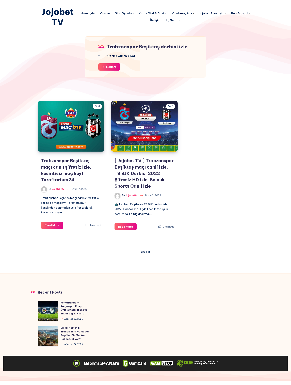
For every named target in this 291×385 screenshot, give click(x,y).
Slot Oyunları (124, 13)
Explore (111, 67)
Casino (105, 13)
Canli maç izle (182, 13)
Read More (54, 226)
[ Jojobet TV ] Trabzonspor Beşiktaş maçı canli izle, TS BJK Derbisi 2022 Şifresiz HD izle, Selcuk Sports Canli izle (144, 173)
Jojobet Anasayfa (211, 13)
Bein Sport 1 (239, 13)
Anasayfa (88, 13)
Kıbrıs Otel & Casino (153, 13)
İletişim (155, 20)
